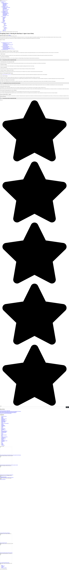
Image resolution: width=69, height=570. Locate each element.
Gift (4, 24)
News (2, 16)
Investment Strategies (5, 11)
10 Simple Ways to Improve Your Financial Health (5, 413)
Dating (3, 19)
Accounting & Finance (4, 416)
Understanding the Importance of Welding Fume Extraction (6, 477)
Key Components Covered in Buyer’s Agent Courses (6, 42)
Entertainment (3, 425)
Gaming (4, 21)
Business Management (4, 420)
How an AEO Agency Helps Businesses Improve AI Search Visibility (8, 412)
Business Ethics (3, 419)
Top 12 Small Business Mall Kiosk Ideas (4, 562)
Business (4, 18)
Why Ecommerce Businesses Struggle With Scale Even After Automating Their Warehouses (10, 411)
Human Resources (3, 429)
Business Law (4, 5)
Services (5, 27)
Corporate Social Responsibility (6, 7)
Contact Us (2, 2)
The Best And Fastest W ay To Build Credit (5, 410)
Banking (2, 417)
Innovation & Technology (6, 9)
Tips (1, 442)
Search (67, 407)
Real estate (5, 25)
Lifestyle (5, 23)
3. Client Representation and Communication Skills (8, 44)
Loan (3, 26)
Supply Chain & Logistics (4, 440)
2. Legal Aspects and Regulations (6, 43)
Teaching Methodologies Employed (6, 48)
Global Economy (5, 8)
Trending (4, 17)
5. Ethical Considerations (5, 45)
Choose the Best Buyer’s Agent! (4, 49)
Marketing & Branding (5, 12)
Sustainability (4, 15)
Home (0, 31)
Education (4, 20)
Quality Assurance (3, 437)
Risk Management (5, 14)
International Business (5, 10)
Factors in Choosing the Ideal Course (5, 46)
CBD (2, 422)
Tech (4, 28)
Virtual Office (4, 30)
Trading (5, 29)
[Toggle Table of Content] (0, 41)
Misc (2, 435)
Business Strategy (3, 421)
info (1, 430)
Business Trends (3, 6)
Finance (2, 426)
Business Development (5, 3)
